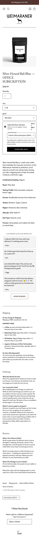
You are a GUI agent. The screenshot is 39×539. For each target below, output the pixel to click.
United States (10, 497)
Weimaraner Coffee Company (16, 490)
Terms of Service (8, 487)
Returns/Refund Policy (27, 483)
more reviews (19, 296)
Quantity (6, 91)
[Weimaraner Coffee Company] (19, 19)
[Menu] (4, 9)
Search (5, 483)
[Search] (8, 9)
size (4, 103)
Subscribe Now (21, 149)
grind (4, 114)
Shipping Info (13, 483)
